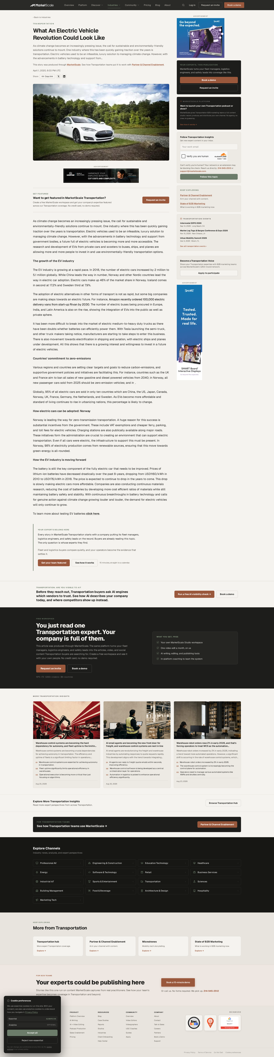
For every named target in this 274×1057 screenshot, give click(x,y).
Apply (128, 1037)
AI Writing (74, 1020)
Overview (69, 5)
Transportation (43, 24)
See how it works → (188, 124)
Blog (157, 5)
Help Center (103, 1041)
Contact (157, 1020)
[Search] (183, 5)
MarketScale (74, 64)
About (167, 5)
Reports (101, 1024)
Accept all (32, 1032)
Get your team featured (53, 562)
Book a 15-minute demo (178, 982)
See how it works (84, 562)
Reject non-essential (32, 1040)
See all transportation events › (193, 246)
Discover (95, 5)
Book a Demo (159, 1037)
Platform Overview (77, 1016)
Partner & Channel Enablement (148, 64)
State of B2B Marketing (192, 203)
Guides (129, 1033)
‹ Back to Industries (41, 17)
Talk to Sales (159, 1024)
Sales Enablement (77, 1033)
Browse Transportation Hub (223, 803)
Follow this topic (209, 176)
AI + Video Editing (77, 1024)
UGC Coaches (131, 1028)
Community (131, 5)
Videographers (132, 1024)
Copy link (49, 76)
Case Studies (103, 1020)
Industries (113, 5)
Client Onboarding (105, 1037)
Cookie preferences (233, 1052)
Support (157, 1041)
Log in (192, 5)
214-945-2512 (224, 168)
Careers (157, 1028)
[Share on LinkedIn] (64, 76)
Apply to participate (208, 273)
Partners (157, 1033)
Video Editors (131, 1020)
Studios (101, 1028)
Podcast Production (78, 1028)
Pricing (147, 5)
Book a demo (209, 79)
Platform (82, 5)
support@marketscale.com (193, 171)
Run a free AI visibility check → (194, 594)
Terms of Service (204, 1052)
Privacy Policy (189, 1052)
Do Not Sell (218, 1052)
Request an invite (210, 5)
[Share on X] (58, 76)
